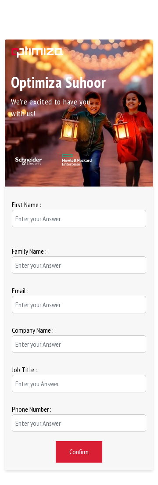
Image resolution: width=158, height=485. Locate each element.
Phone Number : (31, 409)
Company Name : (33, 330)
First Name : (26, 204)
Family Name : (29, 251)
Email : (20, 290)
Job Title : (24, 369)
